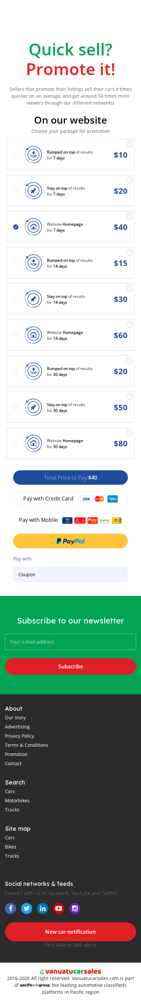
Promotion (16, 754)
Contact (13, 763)
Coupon (26, 574)
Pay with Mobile (39, 519)
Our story (15, 717)
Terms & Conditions (26, 745)
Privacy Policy (19, 736)
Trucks (12, 809)
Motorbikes (17, 800)
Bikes (10, 847)
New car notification (70, 931)
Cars (10, 791)
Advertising (17, 727)
